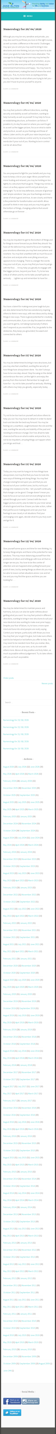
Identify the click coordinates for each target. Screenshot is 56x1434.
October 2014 (9, 1186)
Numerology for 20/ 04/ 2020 (22, 29)
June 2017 (34, 1086)
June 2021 (34, 944)
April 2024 (19, 844)
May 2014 (7, 1200)
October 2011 (9, 1292)
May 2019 (7, 1022)
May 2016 (7, 1129)
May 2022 (7, 915)
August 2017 (8, 1086)
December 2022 (10, 894)
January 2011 (26, 1313)
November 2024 (29, 823)
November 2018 (29, 1036)
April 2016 (19, 1129)
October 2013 (9, 1221)
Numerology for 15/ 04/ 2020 (22, 355)
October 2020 (9, 972)
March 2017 (33, 1093)
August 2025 (8, 802)
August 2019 (8, 1015)
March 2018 (33, 1058)
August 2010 (8, 1335)
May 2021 (7, 951)
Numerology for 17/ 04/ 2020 (22, 232)
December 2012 (10, 1249)
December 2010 (10, 1320)
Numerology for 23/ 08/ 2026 (16, 720)
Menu (30, 16)
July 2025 (22, 802)
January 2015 (26, 1171)
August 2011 (8, 1299)
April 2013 (19, 1235)
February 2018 (9, 1065)
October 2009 (9, 1363)
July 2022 (22, 908)
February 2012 (9, 1278)
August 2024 (8, 837)
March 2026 (33, 773)
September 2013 (27, 1221)
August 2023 (8, 873)
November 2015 (29, 1143)
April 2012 (19, 1271)
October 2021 (9, 937)
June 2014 (34, 1193)
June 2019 (34, 1015)
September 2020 (27, 972)
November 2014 (29, 1178)
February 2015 (9, 1171)
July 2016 (22, 1122)
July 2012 (22, 1264)
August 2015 (8, 1157)
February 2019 (9, 1029)
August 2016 (8, 1122)
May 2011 (7, 1306)
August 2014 (8, 1193)
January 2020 (26, 994)
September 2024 (27, 830)
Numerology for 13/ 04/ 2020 (22, 464)
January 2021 (26, 958)
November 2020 (29, 965)
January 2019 (26, 1029)
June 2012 (34, 1264)
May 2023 (7, 880)
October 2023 (9, 866)
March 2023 (33, 880)
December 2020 (10, 965)
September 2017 (27, 1079)
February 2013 (9, 1242)
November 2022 (29, 894)
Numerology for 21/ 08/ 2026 (16, 734)
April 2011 (19, 1306)
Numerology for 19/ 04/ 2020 (22, 103)
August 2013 (8, 1228)
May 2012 (7, 1271)
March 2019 (33, 1022)
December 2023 (10, 859)
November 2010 (29, 1320)
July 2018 (22, 1050)
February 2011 (9, 1313)
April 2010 (19, 1342)
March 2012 (33, 1271)
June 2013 (34, 1228)
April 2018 (19, 1058)
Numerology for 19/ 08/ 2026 (16, 748)
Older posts (8, 678)
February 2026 (9, 780)
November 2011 (29, 1285)
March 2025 (33, 809)
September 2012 (27, 1256)
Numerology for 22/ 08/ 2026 (16, 727)
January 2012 (26, 1278)
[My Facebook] (12, 1403)
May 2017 (7, 1093)
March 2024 (33, 844)
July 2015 (22, 1157)
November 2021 (29, 930)
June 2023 (34, 873)
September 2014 (27, 1186)
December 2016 (10, 1107)
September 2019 (27, 1008)
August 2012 (8, 1264)
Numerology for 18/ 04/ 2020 (22, 166)
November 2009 (29, 1356)
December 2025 (10, 788)
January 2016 (26, 1136)
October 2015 (9, 1150)
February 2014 (9, 1207)
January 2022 (26, 923)
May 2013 (7, 1235)
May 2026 (7, 773)
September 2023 (27, 866)
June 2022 (34, 908)
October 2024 (9, 830)
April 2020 (19, 987)
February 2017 (9, 1100)
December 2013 (10, 1214)
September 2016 (27, 1114)
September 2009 (27, 1363)
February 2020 (9, 994)
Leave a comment (10, 89)
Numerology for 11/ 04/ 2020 (22, 601)
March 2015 (33, 1164)
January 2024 (26, 852)
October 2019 (9, 1008)
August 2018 (8, 1050)
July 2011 (22, 1299)
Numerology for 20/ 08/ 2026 (16, 741)
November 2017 (29, 1072)
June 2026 (34, 766)
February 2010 (9, 1349)
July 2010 (22, 1335)
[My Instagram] (31, 1403)
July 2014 (22, 1193)
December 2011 (10, 1285)
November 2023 (29, 859)
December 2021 (10, 930)
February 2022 (9, 923)
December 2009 (10, 1356)
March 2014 (33, 1200)
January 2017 (26, 1100)
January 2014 (26, 1207)
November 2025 (29, 788)
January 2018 (26, 1065)
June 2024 (34, 837)
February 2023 (9, 887)
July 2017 (22, 1086)
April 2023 (19, 880)
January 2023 (26, 887)
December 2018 (10, 1036)
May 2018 (7, 1058)
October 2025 (9, 795)
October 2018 (9, 1043)
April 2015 (19, 1164)
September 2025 (27, 795)
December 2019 (10, 1001)
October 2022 (9, 901)
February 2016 (9, 1136)
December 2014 (10, 1178)
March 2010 (33, 1342)
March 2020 (33, 987)
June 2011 (34, 1299)
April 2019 (19, 1022)
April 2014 (19, 1200)
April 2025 (19, 809)
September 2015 (27, 1150)
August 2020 (8, 979)
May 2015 (7, 1164)
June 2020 (34, 979)
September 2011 (27, 1292)
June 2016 (34, 1122)
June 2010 (34, 1335)
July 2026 (22, 766)
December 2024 (10, 823)
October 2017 (9, 1079)
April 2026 (19, 773)
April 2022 (19, 915)
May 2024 (7, 844)
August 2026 (8, 766)
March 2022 (33, 915)
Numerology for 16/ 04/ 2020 (22, 299)
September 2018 (27, 1043)
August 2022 (8, 908)
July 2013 (22, 1228)
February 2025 (9, 816)
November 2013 (29, 1214)
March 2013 (33, 1235)
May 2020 (7, 987)
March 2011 (33, 1306)
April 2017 (19, 1093)
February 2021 (9, 958)
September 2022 (27, 901)
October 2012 (9, 1256)
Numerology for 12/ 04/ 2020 (22, 541)
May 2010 (7, 1342)
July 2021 (22, 944)
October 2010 (9, 1328)
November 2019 (29, 1001)
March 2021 (33, 951)
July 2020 (22, 979)
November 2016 (29, 1107)
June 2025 (34, 802)
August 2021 (8, 944)
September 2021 (27, 937)
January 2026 (26, 780)
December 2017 (10, 1072)
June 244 (7, 1370)
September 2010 (27, 1328)
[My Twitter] (12, 1415)
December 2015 (10, 1143)
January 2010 (26, 1349)
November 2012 (29, 1249)
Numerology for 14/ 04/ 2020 (22, 408)
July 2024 (22, 837)
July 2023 (22, 873)
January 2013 (26, 1242)
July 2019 (22, 1015)
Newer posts (47, 683)
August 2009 (44, 1363)
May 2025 (7, 809)
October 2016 (9, 1114)
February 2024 (9, 852)
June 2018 (34, 1050)
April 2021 (19, 951)
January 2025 (26, 816)
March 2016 (33, 1129)
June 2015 (34, 1157)
